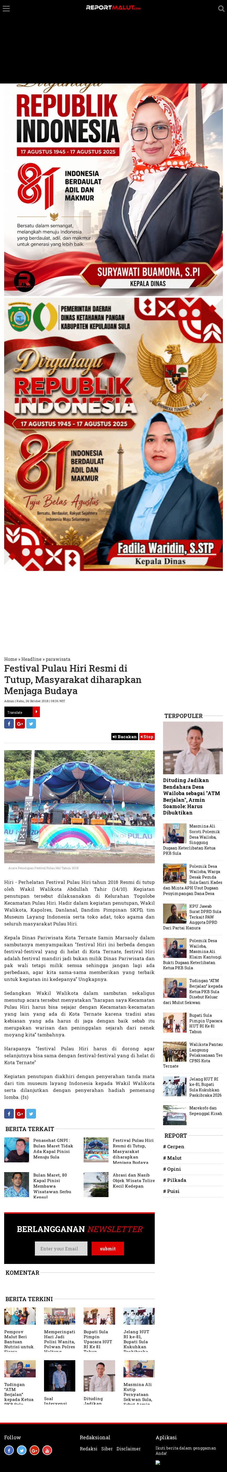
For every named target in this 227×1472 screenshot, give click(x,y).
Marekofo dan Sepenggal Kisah (205, 1110)
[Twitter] (31, 724)
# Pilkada (174, 1180)
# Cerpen (173, 1146)
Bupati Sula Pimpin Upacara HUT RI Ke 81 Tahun (98, 1341)
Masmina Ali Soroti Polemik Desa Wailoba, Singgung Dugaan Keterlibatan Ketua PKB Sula (191, 839)
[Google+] (20, 724)
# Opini (172, 1169)
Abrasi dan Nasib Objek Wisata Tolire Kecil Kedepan (134, 1180)
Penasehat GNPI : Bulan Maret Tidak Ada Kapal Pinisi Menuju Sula (53, 1148)
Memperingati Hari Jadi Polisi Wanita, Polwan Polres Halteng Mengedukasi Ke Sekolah (59, 1346)
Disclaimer (129, 1448)
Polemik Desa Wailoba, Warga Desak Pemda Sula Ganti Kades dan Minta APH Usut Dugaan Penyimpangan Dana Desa (192, 880)
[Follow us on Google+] (34, 1450)
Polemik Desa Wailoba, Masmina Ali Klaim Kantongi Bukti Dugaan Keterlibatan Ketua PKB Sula (192, 954)
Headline (31, 659)
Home (10, 659)
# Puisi (171, 1191)
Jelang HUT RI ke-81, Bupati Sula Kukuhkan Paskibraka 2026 (136, 1344)
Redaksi (88, 1448)
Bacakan (127, 736)
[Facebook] (9, 724)
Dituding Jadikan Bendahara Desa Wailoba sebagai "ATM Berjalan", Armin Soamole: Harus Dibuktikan (191, 796)
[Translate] (36, 712)
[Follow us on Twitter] (22, 1450)
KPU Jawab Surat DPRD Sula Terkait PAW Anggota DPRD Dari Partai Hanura (192, 917)
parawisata (58, 659)
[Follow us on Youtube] (47, 1450)
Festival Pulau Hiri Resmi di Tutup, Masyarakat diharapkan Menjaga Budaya (133, 1151)
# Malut (172, 1158)
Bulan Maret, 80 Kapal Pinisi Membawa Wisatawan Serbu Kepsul (52, 1186)
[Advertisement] (113, 42)
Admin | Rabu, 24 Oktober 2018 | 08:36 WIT (34, 701)
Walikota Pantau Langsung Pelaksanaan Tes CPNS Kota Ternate (193, 1055)
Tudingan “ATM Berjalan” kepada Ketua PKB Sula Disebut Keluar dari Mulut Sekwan (19, 1402)
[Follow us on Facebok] (9, 1450)
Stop (147, 736)
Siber (107, 1448)
